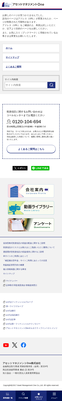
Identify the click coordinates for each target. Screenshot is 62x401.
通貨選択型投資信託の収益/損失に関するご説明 (23, 252)
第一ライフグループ (14, 306)
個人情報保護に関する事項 (14, 269)
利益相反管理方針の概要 (13, 265)
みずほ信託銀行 (12, 315)
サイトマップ (12, 57)
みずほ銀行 (11, 311)
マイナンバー (11, 281)
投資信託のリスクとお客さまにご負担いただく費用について (29, 247)
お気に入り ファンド (39, 398)
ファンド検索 (23, 398)
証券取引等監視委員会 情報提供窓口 (21, 285)
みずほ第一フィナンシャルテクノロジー (23, 324)
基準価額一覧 (8, 398)
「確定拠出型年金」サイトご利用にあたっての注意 (25, 260)
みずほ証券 (11, 319)
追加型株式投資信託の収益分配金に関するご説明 (24, 243)
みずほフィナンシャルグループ (19, 302)
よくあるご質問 (13, 66)
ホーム (9, 48)
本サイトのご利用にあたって (15, 256)
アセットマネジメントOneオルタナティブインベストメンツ (31, 328)
